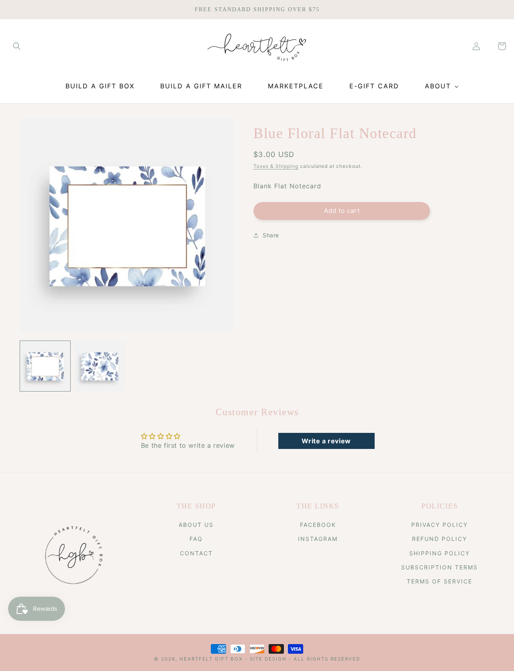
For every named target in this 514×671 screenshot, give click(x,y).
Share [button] (271, 235)
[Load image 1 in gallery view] (45, 366)
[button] (17, 46)
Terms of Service (439, 581)
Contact (196, 553)
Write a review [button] (326, 441)
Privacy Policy (439, 524)
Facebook (318, 524)
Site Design (268, 659)
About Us (196, 524)
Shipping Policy (439, 553)
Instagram (318, 538)
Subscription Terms (439, 567)
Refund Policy (439, 538)
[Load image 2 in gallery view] (99, 366)
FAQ (196, 538)
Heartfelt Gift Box (211, 659)
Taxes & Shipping (275, 166)
